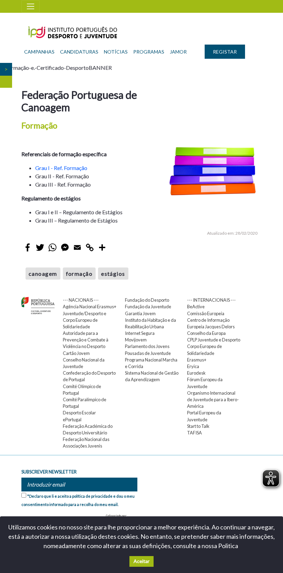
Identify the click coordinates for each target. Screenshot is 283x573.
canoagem (43, 273)
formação (79, 273)
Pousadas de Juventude (148, 353)
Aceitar (141, 561)
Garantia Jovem (140, 313)
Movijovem (136, 339)
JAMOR (178, 52)
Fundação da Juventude (148, 306)
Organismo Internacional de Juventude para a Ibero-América (213, 399)
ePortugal (72, 419)
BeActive (196, 306)
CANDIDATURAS (79, 52)
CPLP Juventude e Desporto (213, 339)
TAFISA (194, 432)
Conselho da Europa (206, 333)
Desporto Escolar (79, 412)
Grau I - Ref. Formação (61, 168)
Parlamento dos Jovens (147, 346)
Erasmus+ (196, 360)
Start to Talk (198, 426)
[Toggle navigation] (30, 6)
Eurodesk (196, 373)
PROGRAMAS (148, 52)
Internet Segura (140, 333)
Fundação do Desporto (147, 300)
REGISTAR (225, 52)
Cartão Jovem (76, 353)
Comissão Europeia (205, 313)
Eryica (193, 366)
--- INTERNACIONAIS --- (211, 300)
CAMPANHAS (39, 52)
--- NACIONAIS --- (81, 300)
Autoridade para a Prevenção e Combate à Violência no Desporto (85, 339)
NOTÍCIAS (116, 52)
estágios (113, 273)
